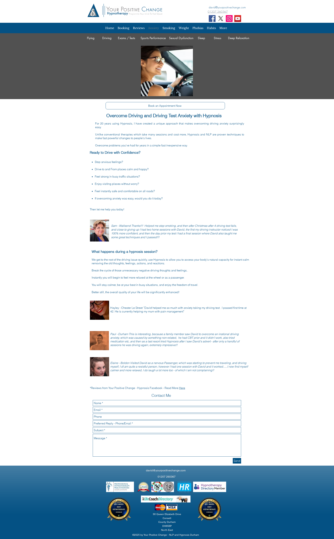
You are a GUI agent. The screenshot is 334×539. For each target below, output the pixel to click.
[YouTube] (237, 18)
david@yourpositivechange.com (166, 470)
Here (182, 388)
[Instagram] (229, 18)
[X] (220, 18)
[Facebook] (212, 18)
